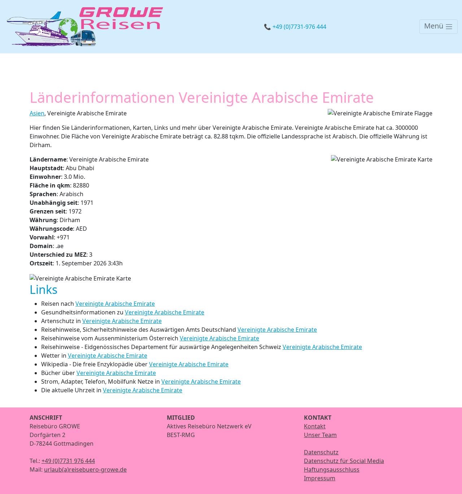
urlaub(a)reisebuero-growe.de (85, 469)
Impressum (319, 478)
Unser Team (320, 435)
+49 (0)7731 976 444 (68, 461)
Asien (37, 113)
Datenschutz (321, 452)
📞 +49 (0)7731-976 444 (295, 27)
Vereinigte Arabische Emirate (115, 304)
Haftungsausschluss (331, 469)
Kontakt (315, 426)
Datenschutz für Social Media (344, 461)
